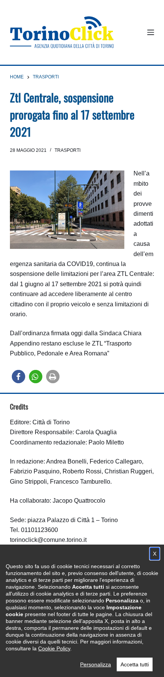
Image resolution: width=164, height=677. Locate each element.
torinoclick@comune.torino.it (48, 540)
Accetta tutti (135, 664)
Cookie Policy (54, 648)
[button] (18, 376)
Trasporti (67, 150)
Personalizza (95, 664)
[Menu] (150, 32)
